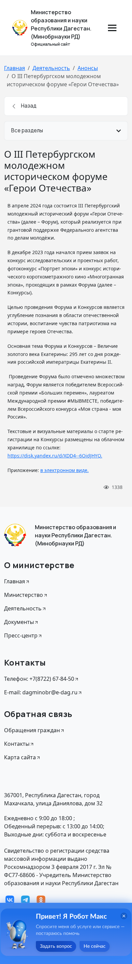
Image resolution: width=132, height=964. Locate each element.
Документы (19, 622)
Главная (14, 68)
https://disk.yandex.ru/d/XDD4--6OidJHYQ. (54, 455)
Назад (28, 105)
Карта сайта (20, 757)
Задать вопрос (56, 946)
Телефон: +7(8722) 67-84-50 (39, 678)
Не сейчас (95, 946)
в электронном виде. (64, 470)
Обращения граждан (32, 730)
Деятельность (51, 68)
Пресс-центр (21, 635)
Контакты (16, 743)
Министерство (23, 595)
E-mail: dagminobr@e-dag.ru (41, 692)
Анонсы (88, 68)
